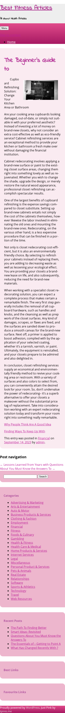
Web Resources (21, 599)
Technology (18, 591)
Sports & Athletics (23, 587)
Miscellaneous (20, 563)
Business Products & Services (31, 515)
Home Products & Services (29, 551)
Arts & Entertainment (25, 507)
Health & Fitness (22, 543)
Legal (14, 559)
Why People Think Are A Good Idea (27, 424)
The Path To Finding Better (29, 628)
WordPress (33, 707)
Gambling (17, 539)
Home (11, 42)
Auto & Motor (20, 511)
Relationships (20, 579)
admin (40, 442)
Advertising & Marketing (27, 503)
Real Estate (18, 575)
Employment (19, 523)
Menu (4, 28)
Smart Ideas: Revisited (26, 632)
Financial (44, 438)
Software (17, 583)
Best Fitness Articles (26, 8)
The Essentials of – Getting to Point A (36, 644)
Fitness (15, 531)
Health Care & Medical (26, 547)
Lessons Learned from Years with (24, 465)
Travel (15, 595)
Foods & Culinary (22, 535)
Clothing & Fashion (23, 519)
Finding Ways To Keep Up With (24, 431)
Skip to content (10, 35)
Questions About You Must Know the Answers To (31, 467)
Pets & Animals (21, 571)
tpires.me (6, 711)
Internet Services (22, 555)
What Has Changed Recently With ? (34, 648)
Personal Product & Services (30, 567)
